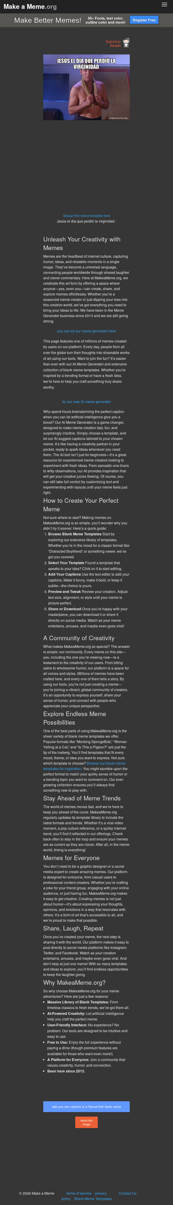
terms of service (78, 1193)
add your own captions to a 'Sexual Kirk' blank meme (86, 1106)
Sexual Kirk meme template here (86, 215)
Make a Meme (30, 6)
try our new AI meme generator (86, 401)
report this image (86, 1122)
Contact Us (128, 1193)
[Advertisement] (34, 121)
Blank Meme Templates (93, 1198)
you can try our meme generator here (86, 330)
